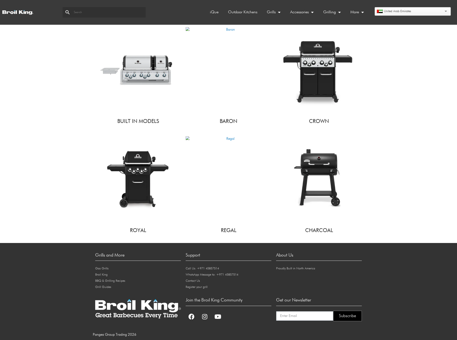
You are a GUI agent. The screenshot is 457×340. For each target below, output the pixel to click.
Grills (271, 12)
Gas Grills (102, 268)
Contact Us (193, 280)
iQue (214, 12)
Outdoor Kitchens (242, 12)
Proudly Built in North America (295, 268)
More (354, 12)
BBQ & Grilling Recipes (110, 280)
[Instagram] (205, 317)
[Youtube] (218, 317)
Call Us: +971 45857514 (202, 268)
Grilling (329, 12)
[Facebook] (192, 317)
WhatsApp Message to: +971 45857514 (212, 274)
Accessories (299, 12)
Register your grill (197, 287)
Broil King (101, 274)
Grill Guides (103, 287)
